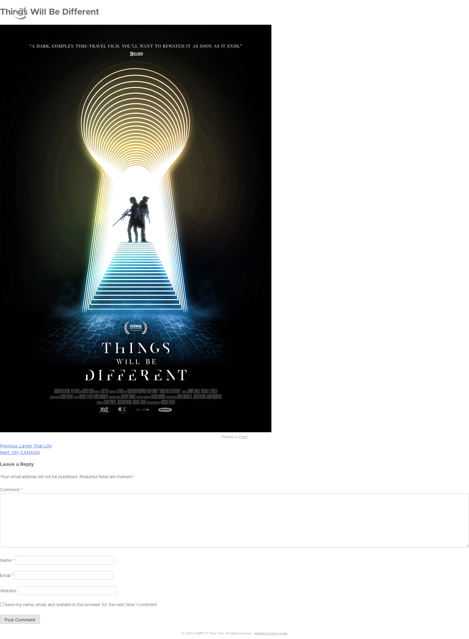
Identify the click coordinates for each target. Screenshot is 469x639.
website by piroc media (270, 633)
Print (243, 437)
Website (8, 591)
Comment (11, 490)
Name (7, 560)
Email (6, 576)
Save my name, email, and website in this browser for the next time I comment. (81, 605)
